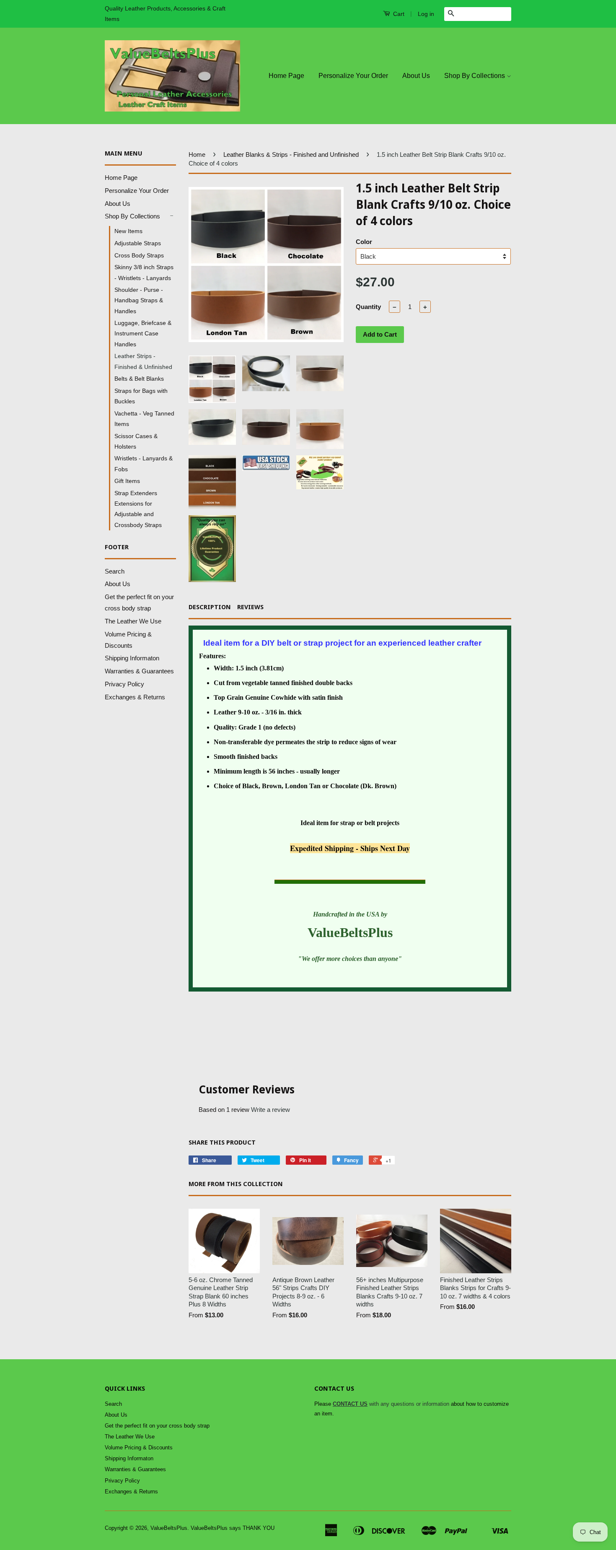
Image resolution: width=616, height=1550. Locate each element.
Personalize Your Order (353, 75)
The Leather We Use (133, 621)
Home (197, 154)
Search (114, 571)
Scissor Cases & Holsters (136, 441)
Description (210, 607)
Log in (426, 13)
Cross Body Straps (139, 255)
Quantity (368, 306)
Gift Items (127, 481)
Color (364, 241)
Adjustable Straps (137, 243)
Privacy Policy (124, 684)
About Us (416, 75)
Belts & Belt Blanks (139, 378)
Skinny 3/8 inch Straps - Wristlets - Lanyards (143, 272)
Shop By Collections (475, 75)
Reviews (250, 607)
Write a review (270, 1109)
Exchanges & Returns (135, 697)
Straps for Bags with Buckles (141, 396)
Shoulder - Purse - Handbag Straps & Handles (138, 300)
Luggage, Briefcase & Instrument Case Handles (142, 333)
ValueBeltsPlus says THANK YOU (232, 1528)
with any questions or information (391, 1404)
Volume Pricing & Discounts (139, 1447)
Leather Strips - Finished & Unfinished (143, 361)
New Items (128, 231)
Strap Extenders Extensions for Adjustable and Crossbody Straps (138, 509)
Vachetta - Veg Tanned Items (144, 418)
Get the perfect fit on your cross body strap (157, 1426)
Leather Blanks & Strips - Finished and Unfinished (291, 154)
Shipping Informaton (132, 658)
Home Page (286, 75)
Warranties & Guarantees (139, 671)
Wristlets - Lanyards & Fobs (143, 463)
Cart (397, 13)
